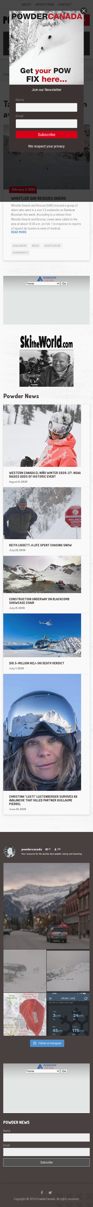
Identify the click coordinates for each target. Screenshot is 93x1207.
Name (20, 100)
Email (19, 116)
